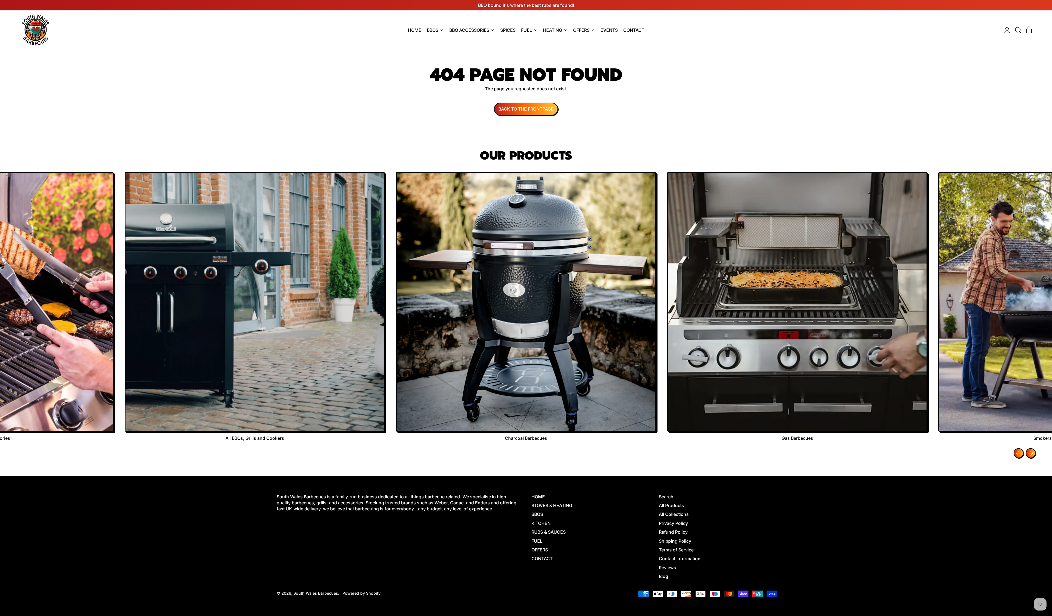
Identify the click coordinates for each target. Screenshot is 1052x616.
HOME (414, 30)
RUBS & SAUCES (548, 532)
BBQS (537, 514)
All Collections (674, 514)
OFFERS (539, 550)
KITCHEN (541, 523)
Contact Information (680, 558)
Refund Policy (673, 532)
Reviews (667, 567)
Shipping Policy (675, 541)
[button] (1018, 30)
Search (666, 496)
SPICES (508, 30)
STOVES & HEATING (551, 505)
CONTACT (633, 30)
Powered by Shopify (361, 593)
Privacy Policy (673, 523)
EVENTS (609, 30)
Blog (663, 576)
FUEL (536, 541)
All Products (671, 505)
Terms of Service (676, 550)
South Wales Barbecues (315, 593)
